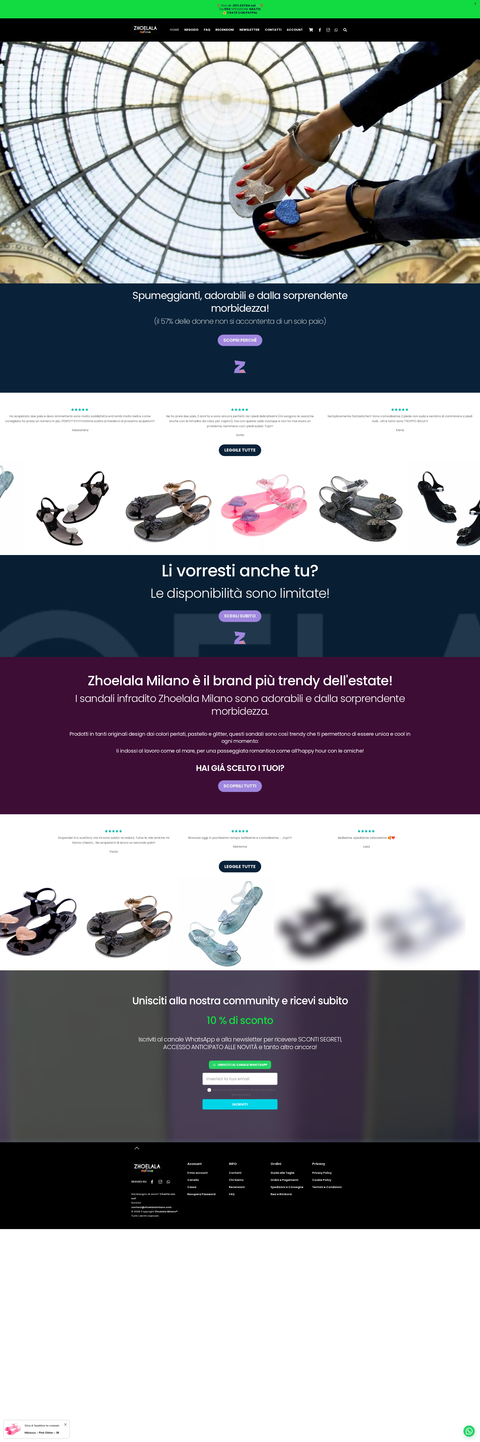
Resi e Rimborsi (281, 1194)
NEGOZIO (191, 30)
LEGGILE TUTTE (240, 450)
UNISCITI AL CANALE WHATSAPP (242, 1065)
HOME (174, 30)
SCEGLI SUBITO (240, 616)
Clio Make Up (298, 1144)
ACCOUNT (295, 30)
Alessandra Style (219, 1144)
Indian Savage (159, 1144)
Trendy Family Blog (323, 1144)
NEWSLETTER (249, 30)
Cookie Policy (321, 1180)
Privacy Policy (322, 1173)
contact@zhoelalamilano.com (151, 1207)
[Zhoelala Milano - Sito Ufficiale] (145, 32)
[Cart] (311, 30)
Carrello (193, 1180)
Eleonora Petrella (96, 1144)
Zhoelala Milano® (166, 1211)
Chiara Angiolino (244, 1144)
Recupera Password (201, 1194)
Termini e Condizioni (327, 1187)
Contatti (235, 1173)
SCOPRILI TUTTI (240, 786)
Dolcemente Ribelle (273, 1144)
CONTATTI (273, 30)
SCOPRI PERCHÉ (240, 340)
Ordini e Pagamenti (284, 1180)
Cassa (191, 1187)
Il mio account (197, 1173)
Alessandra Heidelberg (186, 1144)
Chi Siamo (236, 1180)
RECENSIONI (224, 30)
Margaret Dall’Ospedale (128, 1144)
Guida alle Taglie (282, 1173)
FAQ (207, 30)
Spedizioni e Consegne (287, 1187)
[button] (469, 1431)
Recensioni (237, 1187)
